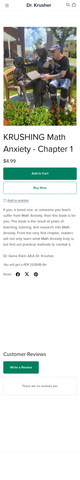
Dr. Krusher (38, 5)
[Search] (68, 5)
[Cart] (75, 5)
